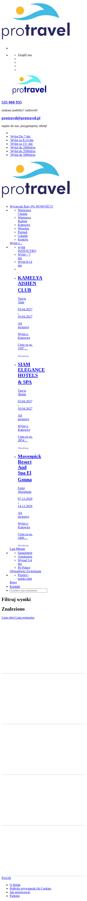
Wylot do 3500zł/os (22, 151)
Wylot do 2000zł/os (22, 147)
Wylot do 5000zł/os (22, 155)
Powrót (6, 878)
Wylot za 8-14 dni (21, 140)
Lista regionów (25, 617)
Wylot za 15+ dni (21, 144)
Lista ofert (8, 617)
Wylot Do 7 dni (20, 136)
